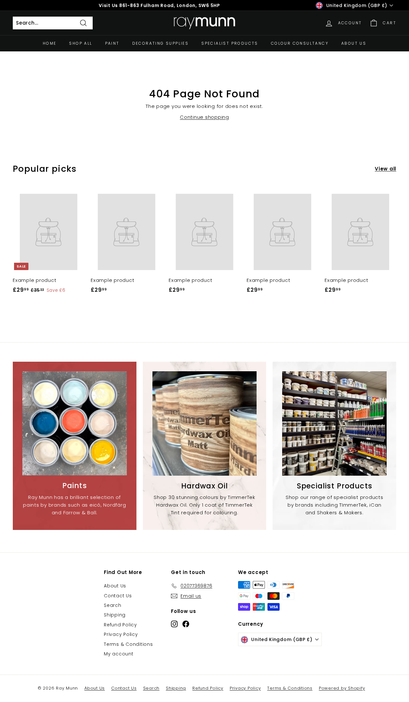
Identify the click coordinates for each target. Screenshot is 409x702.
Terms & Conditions (128, 644)
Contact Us (118, 596)
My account (119, 654)
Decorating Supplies (160, 43)
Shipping (115, 615)
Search (112, 605)
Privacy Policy (121, 634)
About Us (353, 43)
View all (385, 168)
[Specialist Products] (334, 423)
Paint (112, 43)
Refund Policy (120, 625)
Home (50, 43)
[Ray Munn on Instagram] (174, 623)
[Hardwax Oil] (204, 423)
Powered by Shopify (342, 688)
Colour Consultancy (299, 43)
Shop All (80, 43)
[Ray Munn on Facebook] (185, 623)
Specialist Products (229, 43)
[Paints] (74, 423)
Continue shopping (204, 117)
